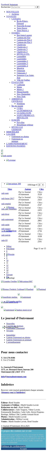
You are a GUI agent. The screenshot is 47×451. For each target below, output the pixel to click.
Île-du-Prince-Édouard (22, 22)
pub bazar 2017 (7, 198)
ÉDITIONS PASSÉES (15, 146)
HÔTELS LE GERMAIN (17, 128)
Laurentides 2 (22, 61)
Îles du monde (17, 106)
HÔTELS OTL (23, 54)
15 (7, 272)
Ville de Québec (23, 80)
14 (7, 270)
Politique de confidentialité (13, 446)
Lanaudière (21, 56)
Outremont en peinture (17, 140)
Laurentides (21, 59)
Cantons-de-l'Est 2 (24, 40)
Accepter (23, 449)
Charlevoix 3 (22, 49)
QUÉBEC (15, 33)
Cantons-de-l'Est (23, 38)
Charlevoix (21, 45)
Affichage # (32, 185)
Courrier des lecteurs (14, 326)
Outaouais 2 (22, 73)
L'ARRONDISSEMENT (16, 144)
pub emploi (6, 204)
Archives (15, 14)
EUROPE (15, 120)
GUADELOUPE (24, 113)
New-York (21, 96)
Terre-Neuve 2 (23, 30)
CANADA (16, 19)
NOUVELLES (12, 12)
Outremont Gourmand (15, 328)
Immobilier (10, 335)
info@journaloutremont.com (13, 376)
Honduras (21, 103)
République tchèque (25, 125)
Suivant (9, 275)
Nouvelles (10, 323)
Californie (21, 85)
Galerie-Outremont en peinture (18, 340)
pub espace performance (6, 230)
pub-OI (4, 240)
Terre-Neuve (22, 28)
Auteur (28, 189)
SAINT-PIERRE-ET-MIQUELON (26, 116)
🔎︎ (37, 7)
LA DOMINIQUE (24, 111)
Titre (10, 189)
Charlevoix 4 (22, 52)
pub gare (5, 193)
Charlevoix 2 (22, 47)
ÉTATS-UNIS (17, 82)
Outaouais (21, 70)
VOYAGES (11, 16)
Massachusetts (22, 92)
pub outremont (7, 219)
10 (7, 260)
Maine (19, 87)
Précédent (10, 249)
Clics (41, 189)
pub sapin (5, 225)
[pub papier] (6, 156)
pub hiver (5, 214)
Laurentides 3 (22, 63)
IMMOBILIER (12, 132)
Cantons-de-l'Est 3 (24, 42)
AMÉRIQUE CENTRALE (17, 100)
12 (7, 265)
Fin (7, 277)
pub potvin (5, 235)
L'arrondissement (13, 342)
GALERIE (10, 134)
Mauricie (20, 68)
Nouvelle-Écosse (24, 26)
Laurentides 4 (22, 66)
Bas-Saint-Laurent (24, 35)
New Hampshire (23, 94)
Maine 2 (20, 89)
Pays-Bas (20, 122)
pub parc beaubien (9, 209)
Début (8, 246)
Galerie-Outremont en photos (18, 337)
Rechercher (5, 7)
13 (7, 267)
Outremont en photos (20, 136)
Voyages (9, 331)
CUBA (20, 108)
